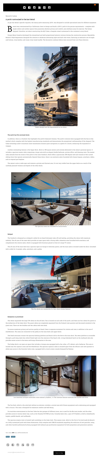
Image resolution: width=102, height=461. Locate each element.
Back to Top (59, 453)
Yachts (13, 436)
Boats (7, 436)
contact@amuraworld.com (16, 452)
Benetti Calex (11, 16)
